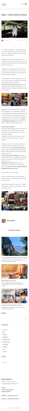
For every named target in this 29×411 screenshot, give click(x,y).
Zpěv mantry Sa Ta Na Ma (8, 280)
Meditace (5, 334)
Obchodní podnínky (6, 391)
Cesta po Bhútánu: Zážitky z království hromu (14, 257)
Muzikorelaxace (6, 342)
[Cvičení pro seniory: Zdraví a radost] (14, 296)
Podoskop (5, 346)
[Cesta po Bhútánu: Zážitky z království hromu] (14, 246)
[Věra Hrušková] (3, 3)
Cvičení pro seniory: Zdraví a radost (11, 305)
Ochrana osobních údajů (7, 389)
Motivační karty (6, 339)
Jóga (4, 332)
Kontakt (3, 387)
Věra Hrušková (7, 40)
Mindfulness (5, 337)
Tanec (4, 349)
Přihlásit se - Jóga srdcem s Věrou (9, 395)
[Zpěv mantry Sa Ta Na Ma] (14, 271)
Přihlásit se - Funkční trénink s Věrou (10, 398)
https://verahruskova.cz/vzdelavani (9, 155)
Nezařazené (5, 344)
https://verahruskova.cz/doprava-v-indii (11, 84)
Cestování (5, 330)
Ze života (5, 351)
